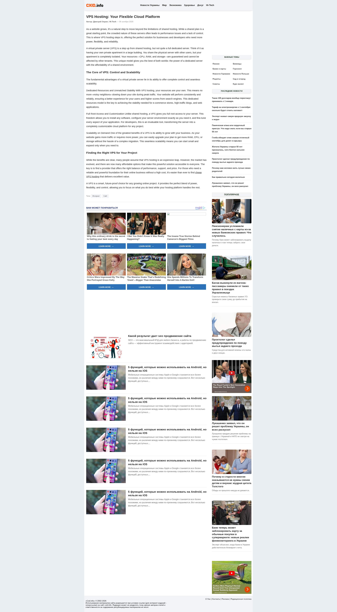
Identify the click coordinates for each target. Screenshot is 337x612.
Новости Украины (150, 5)
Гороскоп (237, 69)
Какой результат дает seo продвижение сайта (159, 335)
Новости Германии (221, 74)
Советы (216, 84)
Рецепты (217, 79)
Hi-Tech (210, 5)
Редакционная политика (241, 599)
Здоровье (189, 5)
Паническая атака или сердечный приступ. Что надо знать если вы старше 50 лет (231, 128)
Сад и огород (239, 79)
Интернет (96, 196)
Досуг (200, 5)
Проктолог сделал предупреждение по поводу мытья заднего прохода (229, 342)
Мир (164, 5)
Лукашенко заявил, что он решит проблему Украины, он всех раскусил (230, 426)
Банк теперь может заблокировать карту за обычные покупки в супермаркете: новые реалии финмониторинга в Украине (230, 534)
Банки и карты (219, 69)
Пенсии (216, 64)
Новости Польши (241, 74)
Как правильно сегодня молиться (228, 177)
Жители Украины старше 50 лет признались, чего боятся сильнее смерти (228, 150)
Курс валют (238, 84)
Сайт (105, 196)
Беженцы (237, 64)
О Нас (208, 599)
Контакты (216, 599)
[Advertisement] (146, 311)
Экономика (175, 5)
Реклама (225, 599)
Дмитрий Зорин (100, 22)
